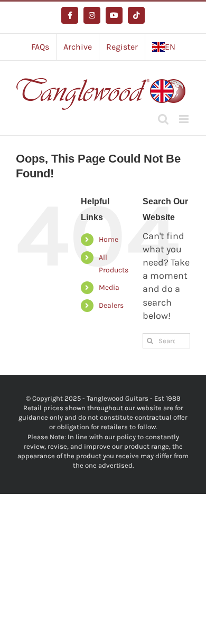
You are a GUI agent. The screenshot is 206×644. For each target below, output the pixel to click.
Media (109, 287)
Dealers (111, 305)
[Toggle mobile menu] (184, 119)
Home (108, 239)
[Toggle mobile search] (163, 119)
